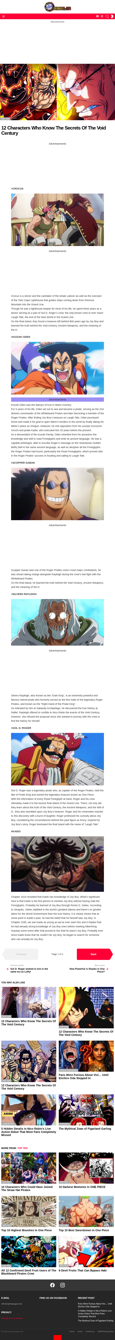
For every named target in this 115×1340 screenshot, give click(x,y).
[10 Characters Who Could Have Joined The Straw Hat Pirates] (28, 1168)
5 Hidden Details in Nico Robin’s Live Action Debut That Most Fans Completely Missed (28, 1132)
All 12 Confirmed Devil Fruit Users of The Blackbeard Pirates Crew (28, 1272)
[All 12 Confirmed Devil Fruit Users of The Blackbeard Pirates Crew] (28, 1251)
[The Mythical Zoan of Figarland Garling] (86, 1109)
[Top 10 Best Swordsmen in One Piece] (86, 1211)
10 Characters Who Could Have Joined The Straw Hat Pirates (27, 1188)
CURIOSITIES (8, 1124)
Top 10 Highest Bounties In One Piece (26, 1230)
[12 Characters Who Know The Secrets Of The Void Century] (28, 1002)
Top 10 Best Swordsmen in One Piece (84, 1230)
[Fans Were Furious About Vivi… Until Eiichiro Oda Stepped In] (86, 1056)
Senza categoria (68, 1070)
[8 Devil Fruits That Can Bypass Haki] (86, 1251)
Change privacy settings (12, 1318)
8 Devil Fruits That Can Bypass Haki (83, 1270)
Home (71, 1331)
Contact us (90, 1331)
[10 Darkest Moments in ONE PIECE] (86, 1168)
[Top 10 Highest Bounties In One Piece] (28, 1211)
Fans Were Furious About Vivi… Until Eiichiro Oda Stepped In (84, 1076)
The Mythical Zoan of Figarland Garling (85, 1128)
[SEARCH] (107, 16)
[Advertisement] (57, 43)
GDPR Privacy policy (106, 1331)
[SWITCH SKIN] (112, 16)
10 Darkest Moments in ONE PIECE (82, 1186)
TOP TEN (6, 1016)
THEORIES (64, 1124)
